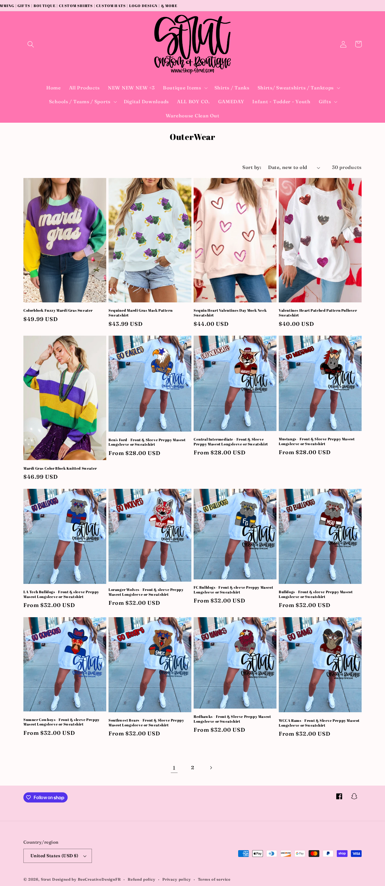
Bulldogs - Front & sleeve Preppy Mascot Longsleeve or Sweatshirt (316, 594)
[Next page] (210, 767)
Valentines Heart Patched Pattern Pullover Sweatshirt (318, 313)
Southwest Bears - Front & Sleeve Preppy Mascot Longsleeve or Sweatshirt (146, 722)
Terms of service (214, 879)
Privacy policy (176, 879)
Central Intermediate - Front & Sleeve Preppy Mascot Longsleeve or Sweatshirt (231, 442)
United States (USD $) (54, 855)
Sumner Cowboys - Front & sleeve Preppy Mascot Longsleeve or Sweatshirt (61, 722)
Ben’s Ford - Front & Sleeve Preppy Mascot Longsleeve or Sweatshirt (147, 442)
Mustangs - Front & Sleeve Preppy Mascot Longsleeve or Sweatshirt (317, 441)
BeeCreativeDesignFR (99, 879)
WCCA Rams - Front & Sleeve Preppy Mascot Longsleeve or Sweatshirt (319, 723)
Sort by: (251, 167)
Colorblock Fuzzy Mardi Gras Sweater (58, 310)
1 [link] (174, 767)
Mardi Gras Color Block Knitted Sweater (60, 468)
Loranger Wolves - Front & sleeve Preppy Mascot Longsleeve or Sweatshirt (146, 592)
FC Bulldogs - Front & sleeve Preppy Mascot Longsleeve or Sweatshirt (233, 590)
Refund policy (142, 879)
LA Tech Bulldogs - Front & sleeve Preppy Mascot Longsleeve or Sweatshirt (61, 594)
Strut (46, 879)
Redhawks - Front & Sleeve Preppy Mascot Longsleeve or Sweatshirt (232, 719)
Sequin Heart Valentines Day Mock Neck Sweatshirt (230, 313)
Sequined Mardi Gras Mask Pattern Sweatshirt (140, 313)
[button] (30, 44)
